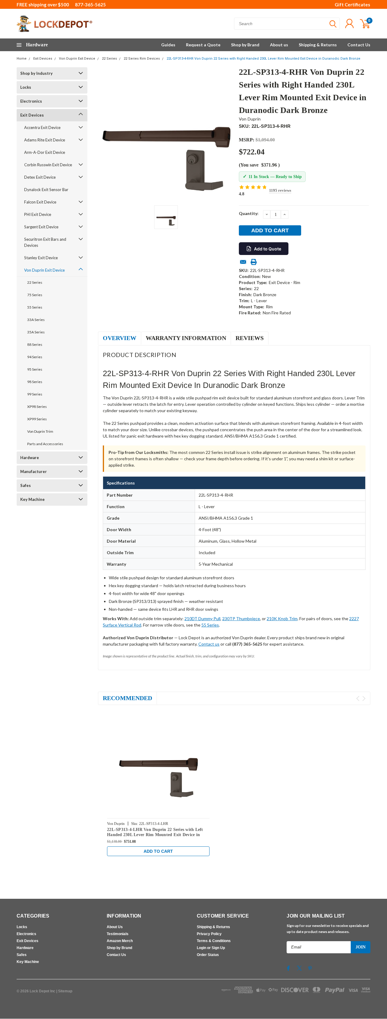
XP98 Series (37, 406)
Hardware (29, 457)
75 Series (34, 295)
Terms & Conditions (214, 941)
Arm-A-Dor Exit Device (44, 152)
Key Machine (32, 499)
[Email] (243, 262)
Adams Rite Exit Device (44, 139)
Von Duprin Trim (40, 431)
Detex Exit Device (40, 177)
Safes (25, 485)
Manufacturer (33, 471)
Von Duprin (250, 118)
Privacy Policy (209, 934)
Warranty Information (186, 338)
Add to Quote (267, 248)
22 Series (109, 59)
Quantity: (249, 213)
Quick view (158, 762)
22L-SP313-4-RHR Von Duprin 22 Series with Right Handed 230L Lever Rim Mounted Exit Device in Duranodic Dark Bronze (263, 59)
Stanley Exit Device (41, 257)
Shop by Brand (245, 44)
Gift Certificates (352, 4)
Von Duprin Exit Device (77, 59)
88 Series (34, 344)
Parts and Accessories (45, 444)
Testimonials (117, 934)
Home (22, 59)
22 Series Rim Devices (142, 59)
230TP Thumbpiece (241, 618)
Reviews (250, 338)
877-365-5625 (90, 4)
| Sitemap (64, 991)
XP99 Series (37, 419)
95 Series (34, 369)
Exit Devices (42, 59)
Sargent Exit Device (41, 226)
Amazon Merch (120, 941)
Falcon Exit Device (40, 202)
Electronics (31, 101)
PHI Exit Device (37, 214)
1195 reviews (280, 190)
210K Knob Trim (282, 618)
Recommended (127, 698)
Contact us (209, 644)
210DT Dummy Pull (202, 618)
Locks (25, 87)
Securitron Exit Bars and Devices (45, 242)
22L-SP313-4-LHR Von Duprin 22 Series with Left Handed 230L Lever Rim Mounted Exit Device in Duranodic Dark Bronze (155, 834)
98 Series (34, 381)
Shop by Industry (36, 73)
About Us (115, 927)
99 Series (34, 394)
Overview (119, 338)
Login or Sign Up (211, 948)
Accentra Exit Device (42, 127)
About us (279, 44)
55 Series (34, 307)
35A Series (36, 332)
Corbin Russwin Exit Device (48, 164)
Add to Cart (158, 851)
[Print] (254, 262)
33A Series (36, 319)
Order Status (208, 955)
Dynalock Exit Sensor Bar (46, 189)
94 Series (34, 357)
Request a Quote (203, 44)
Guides (168, 44)
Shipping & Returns (318, 44)
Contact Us (358, 44)
